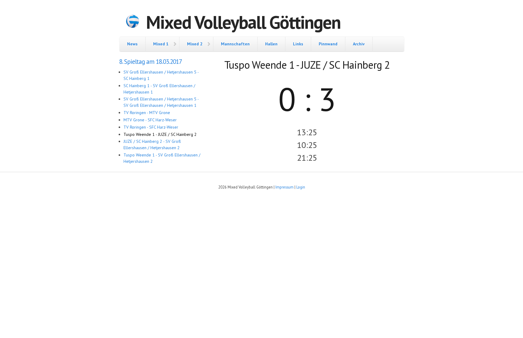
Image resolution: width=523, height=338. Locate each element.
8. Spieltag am (150, 61)
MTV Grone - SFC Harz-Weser (150, 120)
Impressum (284, 187)
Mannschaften (235, 44)
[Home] (132, 22)
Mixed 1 (161, 44)
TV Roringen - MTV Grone (146, 112)
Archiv (359, 44)
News (132, 44)
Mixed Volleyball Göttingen (243, 22)
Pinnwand (328, 44)
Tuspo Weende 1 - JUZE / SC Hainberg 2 (160, 134)
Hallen (271, 44)
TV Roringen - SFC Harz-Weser (150, 127)
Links (298, 44)
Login (300, 187)
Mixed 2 (194, 44)
